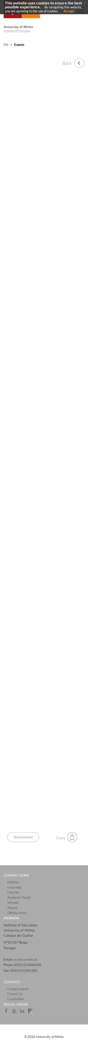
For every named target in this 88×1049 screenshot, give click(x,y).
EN (6, 44)
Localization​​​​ (15, 999)
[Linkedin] (24, 1012)
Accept (68, 11)
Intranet (13, 903)
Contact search (18, 989)
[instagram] (31, 1012)
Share (60, 837)
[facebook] (8, 1012)
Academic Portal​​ (18, 897)
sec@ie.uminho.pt (25, 959)
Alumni (12, 908)
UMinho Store (17, 913)
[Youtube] (16, 1012)
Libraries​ (13, 892)
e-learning (14, 887)
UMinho (12, 882)
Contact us (14, 994)
